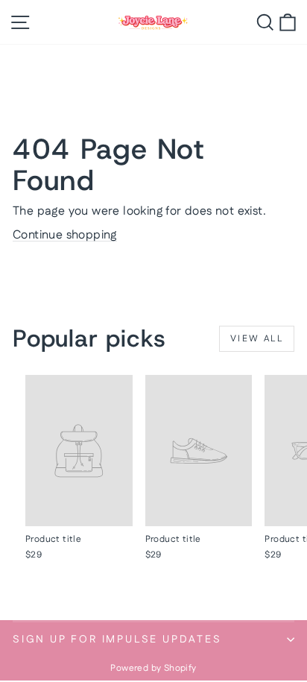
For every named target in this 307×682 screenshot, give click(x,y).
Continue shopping (65, 235)
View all (256, 338)
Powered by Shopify (153, 668)
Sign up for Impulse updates (117, 639)
